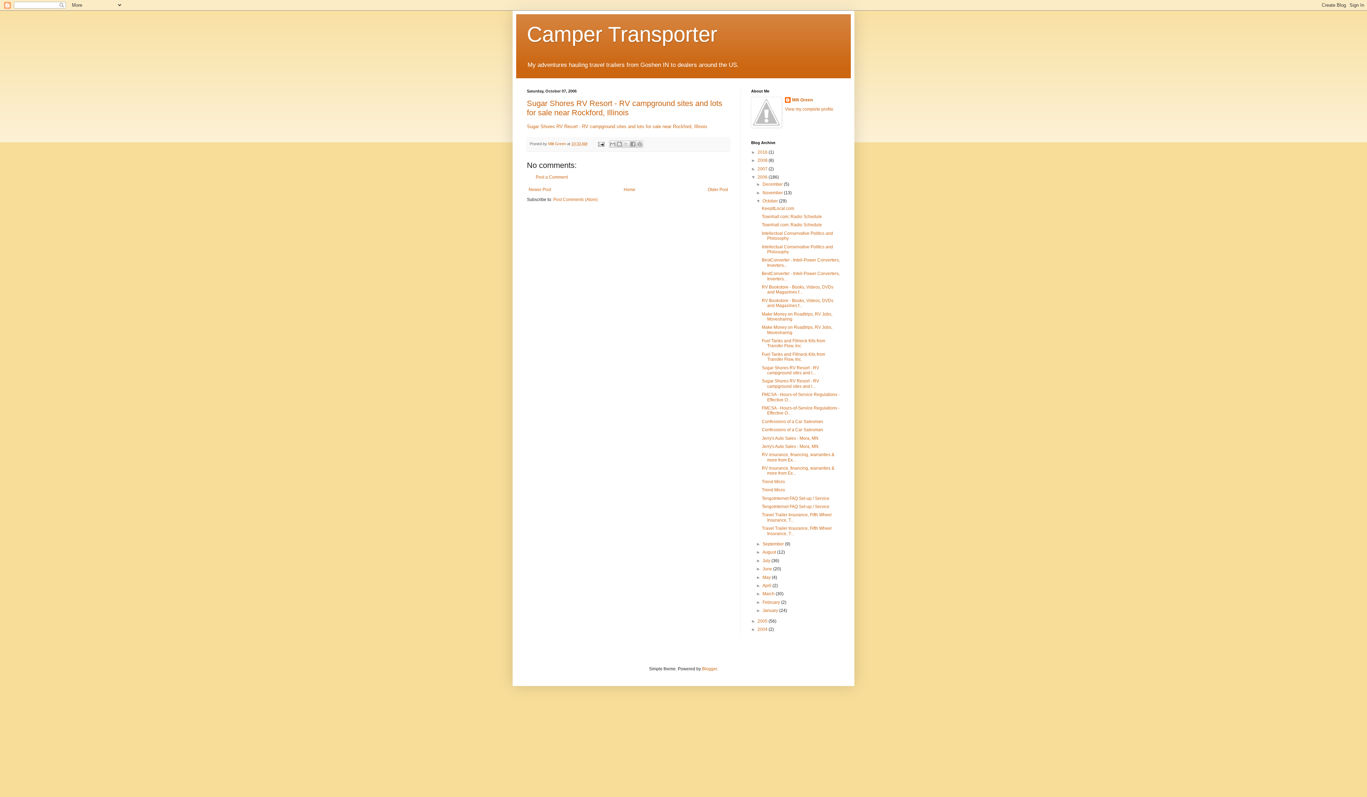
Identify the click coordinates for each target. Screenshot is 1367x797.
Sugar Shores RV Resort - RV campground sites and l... (790, 370)
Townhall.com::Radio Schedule (792, 216)
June (768, 568)
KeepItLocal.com (778, 208)
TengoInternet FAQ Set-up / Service (795, 498)
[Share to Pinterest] (639, 144)
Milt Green (802, 99)
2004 (763, 629)
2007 (763, 169)
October (771, 201)
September (774, 544)
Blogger (709, 668)
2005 (763, 621)
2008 (763, 160)
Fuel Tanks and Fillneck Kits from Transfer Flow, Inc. (793, 343)
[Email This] (612, 144)
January (771, 610)
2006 (763, 177)
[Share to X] (626, 144)
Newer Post (540, 189)
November (773, 192)
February (772, 602)
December (773, 184)
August (770, 552)
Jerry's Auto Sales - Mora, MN (790, 438)
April (767, 585)
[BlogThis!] (619, 144)
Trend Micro (773, 481)
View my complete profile (809, 109)
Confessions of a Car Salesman (792, 421)
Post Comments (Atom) (575, 199)
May (767, 577)
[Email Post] (601, 144)
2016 (763, 152)
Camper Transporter (622, 34)
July (767, 560)
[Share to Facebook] (633, 144)
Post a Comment (552, 177)
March (769, 593)
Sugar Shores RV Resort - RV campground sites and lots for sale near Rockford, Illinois (624, 108)
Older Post (718, 189)
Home (629, 189)
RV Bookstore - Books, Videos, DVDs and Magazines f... (797, 290)
